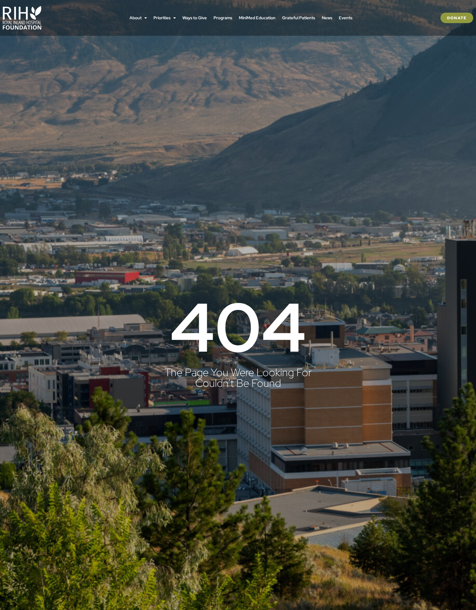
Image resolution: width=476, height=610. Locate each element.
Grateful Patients (298, 18)
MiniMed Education (257, 18)
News (327, 18)
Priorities (162, 18)
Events (345, 18)
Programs (222, 18)
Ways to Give (194, 18)
